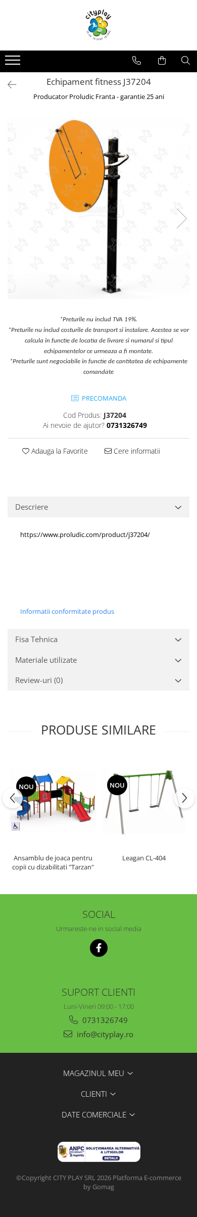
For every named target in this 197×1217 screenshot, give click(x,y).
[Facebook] (99, 948)
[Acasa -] (98, 25)
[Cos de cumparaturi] (162, 61)
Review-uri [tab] (39, 680)
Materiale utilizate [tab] (46, 660)
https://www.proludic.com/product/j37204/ (85, 534)
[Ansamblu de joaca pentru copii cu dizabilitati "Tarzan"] (53, 801)
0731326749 (104, 1020)
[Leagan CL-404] (144, 801)
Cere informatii (136, 451)
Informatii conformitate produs (67, 611)
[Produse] (14, 63)
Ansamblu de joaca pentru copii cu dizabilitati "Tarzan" (53, 862)
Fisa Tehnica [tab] (36, 639)
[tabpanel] (98, 208)
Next (181, 218)
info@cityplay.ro (104, 1034)
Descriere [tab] (31, 507)
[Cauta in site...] (185, 61)
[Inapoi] (7, 84)
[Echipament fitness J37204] (98, 208)
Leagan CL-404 (144, 857)
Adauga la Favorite (58, 451)
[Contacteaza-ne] (136, 61)
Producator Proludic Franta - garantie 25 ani (98, 96)
